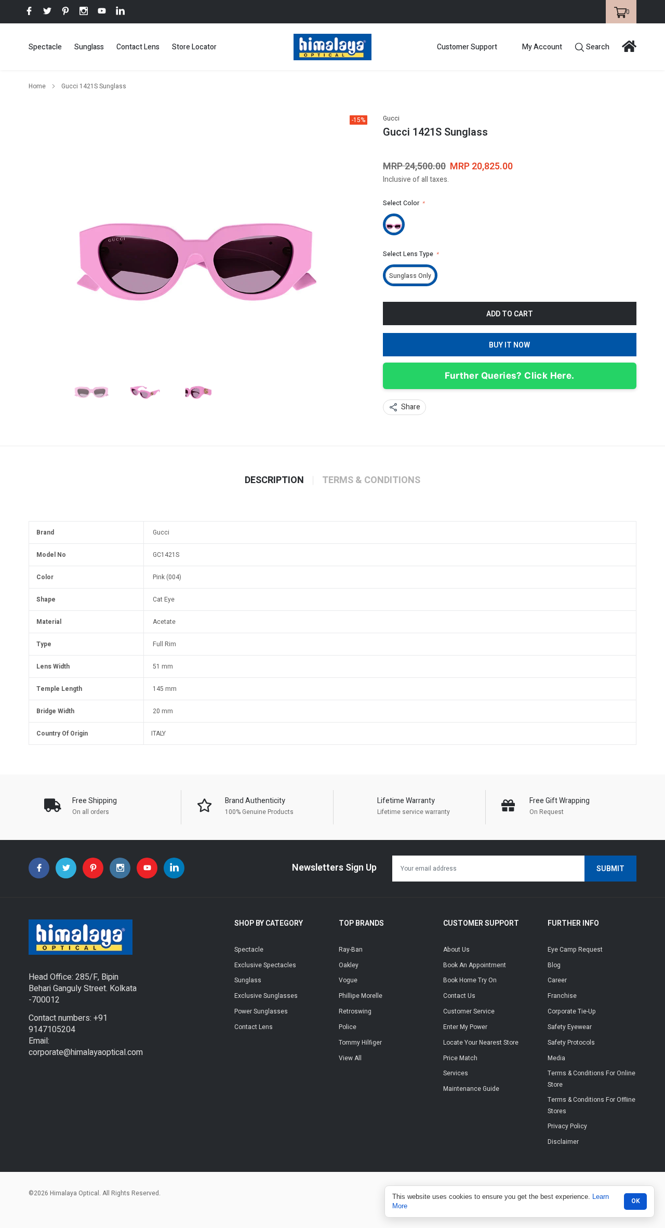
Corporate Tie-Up (572, 1011)
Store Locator (194, 47)
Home (37, 86)
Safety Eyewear (570, 1027)
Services (455, 1073)
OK (635, 1201)
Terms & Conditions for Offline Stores (591, 1105)
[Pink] (394, 224)
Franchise (562, 995)
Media (556, 1058)
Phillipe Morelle (360, 995)
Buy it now (509, 345)
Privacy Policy (567, 1126)
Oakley (348, 965)
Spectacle (45, 47)
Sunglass (89, 47)
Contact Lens (137, 47)
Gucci (391, 118)
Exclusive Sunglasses (266, 995)
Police (347, 1027)
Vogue (348, 980)
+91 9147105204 (68, 1024)
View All (350, 1058)
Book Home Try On (470, 980)
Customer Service (469, 1011)
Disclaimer (563, 1141)
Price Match (460, 1058)
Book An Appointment (474, 965)
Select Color (403, 203)
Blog (554, 965)
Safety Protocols (571, 1042)
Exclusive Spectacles (265, 965)
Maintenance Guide (471, 1088)
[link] (29, 11)
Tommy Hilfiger (360, 1042)
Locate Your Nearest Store (480, 1042)
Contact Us (459, 995)
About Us (456, 949)
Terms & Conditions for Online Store (591, 1079)
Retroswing (355, 1011)
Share (410, 407)
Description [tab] (274, 480)
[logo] (332, 47)
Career (557, 980)
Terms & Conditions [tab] (371, 480)
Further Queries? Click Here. (509, 375)
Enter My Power (465, 1027)
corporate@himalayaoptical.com (86, 1052)
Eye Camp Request (575, 949)
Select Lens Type (410, 254)
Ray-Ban (351, 949)
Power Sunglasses (261, 1011)
